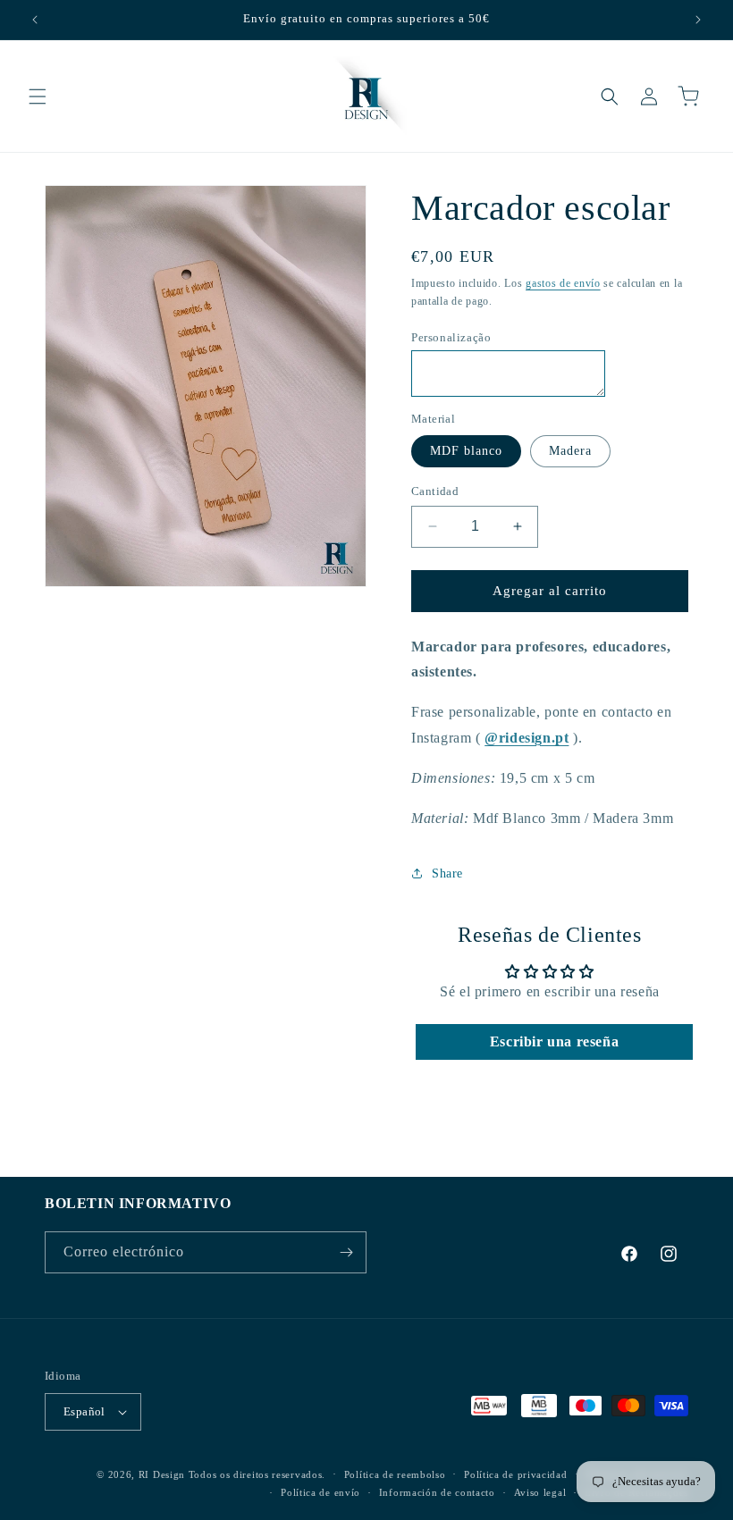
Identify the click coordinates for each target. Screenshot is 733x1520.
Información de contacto (437, 1492)
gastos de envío (563, 283)
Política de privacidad (515, 1474)
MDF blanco (466, 451)
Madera (570, 451)
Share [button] (447, 873)
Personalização (451, 337)
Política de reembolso (395, 1474)
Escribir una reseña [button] (554, 1041)
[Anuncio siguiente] (698, 19)
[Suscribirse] (346, 1252)
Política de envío (320, 1492)
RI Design (162, 1474)
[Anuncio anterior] (35, 19)
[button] (37, 96)
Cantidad (435, 491)
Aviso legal (540, 1492)
